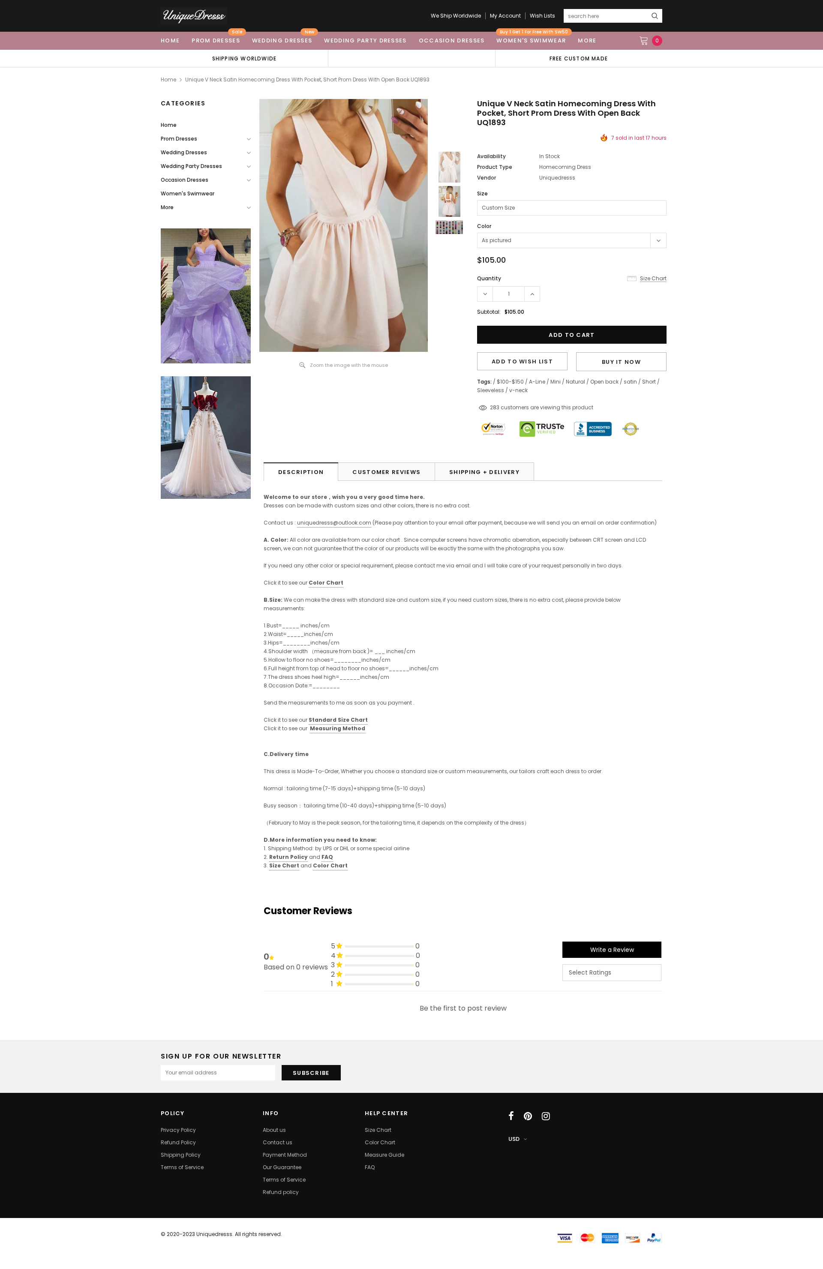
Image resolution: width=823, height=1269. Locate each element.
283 (494, 407)
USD (514, 1139)
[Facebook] (511, 1116)
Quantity (489, 278)
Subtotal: (489, 311)
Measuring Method (337, 728)
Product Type (494, 167)
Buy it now (621, 362)
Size (482, 193)
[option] (244, 58)
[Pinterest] (528, 1116)
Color (484, 226)
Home (168, 79)
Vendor (486, 177)
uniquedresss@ (334, 522)
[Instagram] (546, 1116)
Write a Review (612, 949)
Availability (491, 156)
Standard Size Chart (338, 719)
